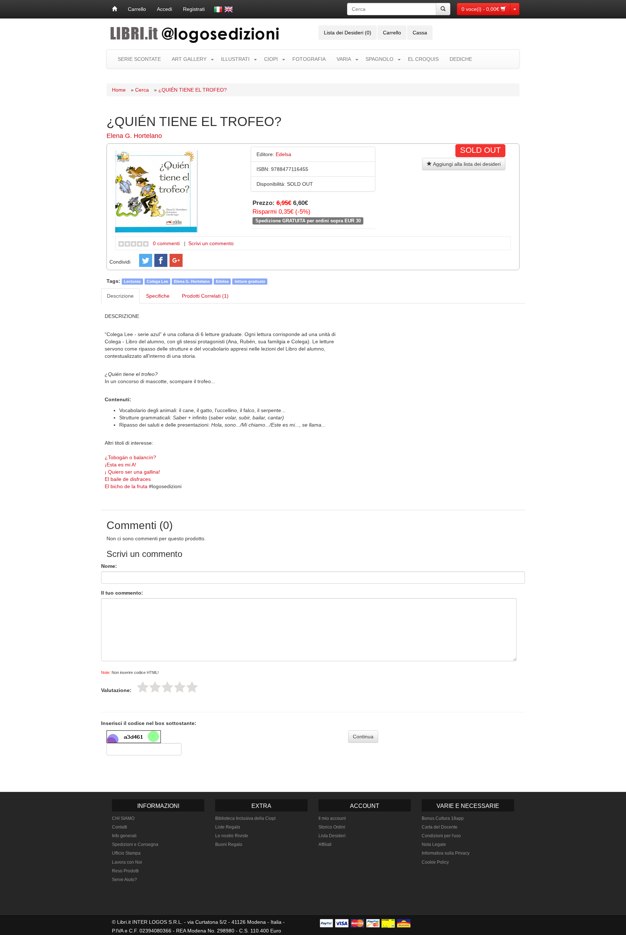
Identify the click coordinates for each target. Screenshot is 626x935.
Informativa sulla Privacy (446, 853)
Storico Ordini (331, 827)
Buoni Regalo (228, 844)
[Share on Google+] (176, 260)
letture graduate (250, 281)
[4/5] (179, 687)
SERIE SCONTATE (139, 59)
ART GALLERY (189, 59)
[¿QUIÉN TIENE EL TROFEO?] (156, 191)
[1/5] (143, 687)
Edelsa (222, 281)
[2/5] (155, 687)
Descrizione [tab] (120, 296)
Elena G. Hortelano (134, 135)
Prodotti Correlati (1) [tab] (205, 296)
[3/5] (167, 687)
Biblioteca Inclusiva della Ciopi (245, 818)
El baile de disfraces (128, 479)
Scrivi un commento (211, 243)
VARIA (344, 59)
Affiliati (324, 844)
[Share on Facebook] (160, 260)
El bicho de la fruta (126, 486)
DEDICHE (461, 59)
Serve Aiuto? (124, 879)
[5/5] (192, 687)
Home (119, 90)
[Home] (114, 9)
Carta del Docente (440, 827)
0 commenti (166, 243)
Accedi (164, 9)
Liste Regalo (227, 827)
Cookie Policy (435, 862)
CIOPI (271, 59)
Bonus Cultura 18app (443, 818)
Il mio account (332, 818)
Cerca (142, 90)
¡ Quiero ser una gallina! (132, 472)
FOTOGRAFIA (309, 59)
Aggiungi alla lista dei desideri (466, 164)
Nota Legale (434, 844)
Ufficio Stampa (126, 853)
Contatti (119, 827)
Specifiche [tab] (158, 296)
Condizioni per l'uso (441, 835)
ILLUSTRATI (235, 59)
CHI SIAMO (123, 818)
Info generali (124, 835)
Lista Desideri (332, 835)
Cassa (420, 32)
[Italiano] (218, 9)
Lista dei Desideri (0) (347, 32)
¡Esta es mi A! (120, 465)
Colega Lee (157, 281)
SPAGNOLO (379, 59)
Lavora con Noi (127, 862)
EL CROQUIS (423, 59)
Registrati (194, 9)
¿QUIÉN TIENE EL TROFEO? (192, 90)
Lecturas (132, 281)
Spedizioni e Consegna (135, 844)
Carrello (137, 9)
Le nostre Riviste (231, 835)
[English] (228, 9)
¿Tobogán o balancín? (130, 457)
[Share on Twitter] (145, 260)
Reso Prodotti (125, 870)
